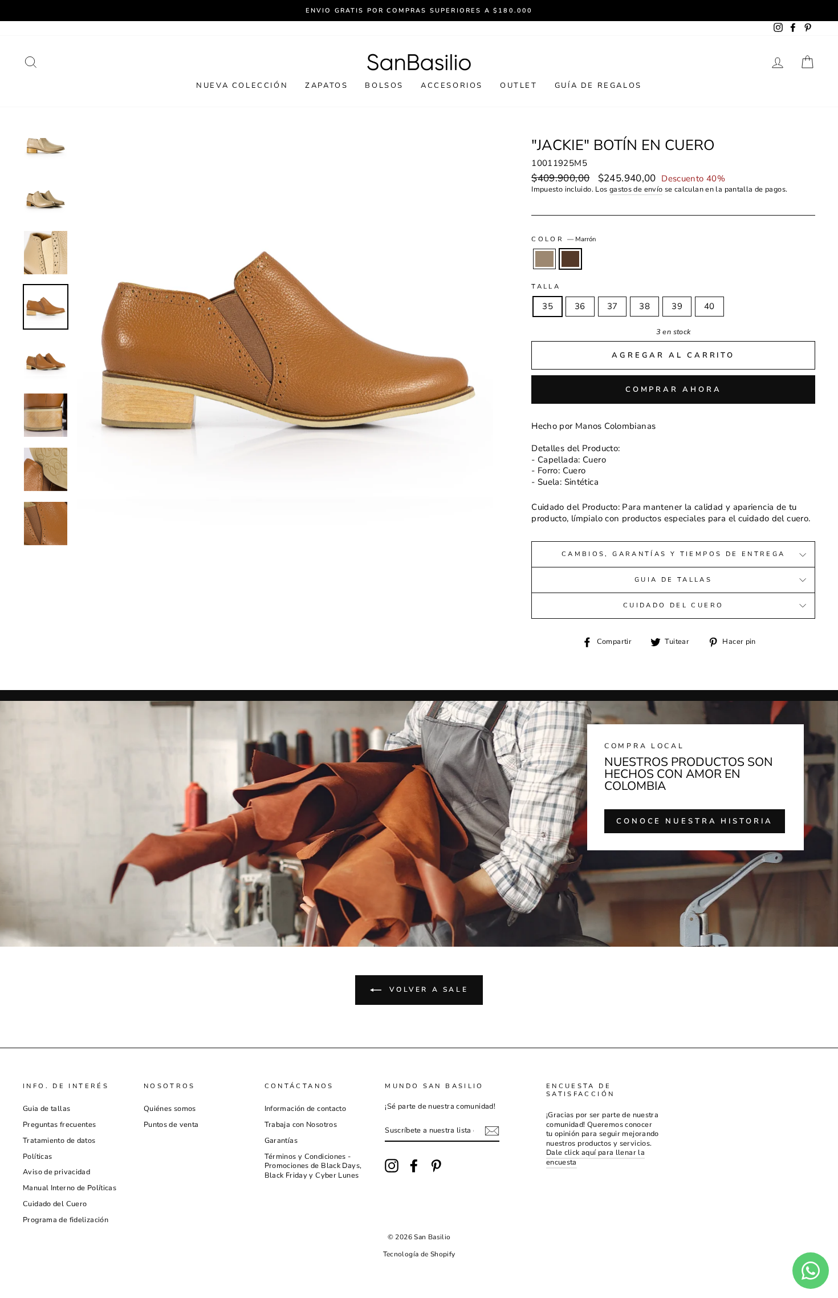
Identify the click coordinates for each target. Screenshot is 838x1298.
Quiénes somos (170, 1109)
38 (644, 306)
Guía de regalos (598, 85)
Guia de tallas (673, 579)
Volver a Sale (427, 989)
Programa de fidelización (65, 1220)
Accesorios (452, 85)
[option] (419, 10)
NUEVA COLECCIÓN (242, 85)
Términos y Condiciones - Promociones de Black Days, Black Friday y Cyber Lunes (313, 1166)
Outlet (519, 85)
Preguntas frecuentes (59, 1124)
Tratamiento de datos (59, 1140)
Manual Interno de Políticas (69, 1188)
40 (709, 306)
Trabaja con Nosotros (301, 1124)
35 (547, 306)
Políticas (37, 1156)
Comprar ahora (673, 389)
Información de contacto (306, 1109)
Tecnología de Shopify (419, 1254)
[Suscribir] (492, 1131)
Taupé (544, 259)
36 (580, 306)
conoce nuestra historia (694, 821)
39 (677, 306)
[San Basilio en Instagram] (391, 1166)
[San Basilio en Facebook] (414, 1166)
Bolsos (384, 85)
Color (563, 240)
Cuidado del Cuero (673, 605)
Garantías (281, 1140)
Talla (545, 287)
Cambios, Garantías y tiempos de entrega (674, 554)
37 (612, 306)
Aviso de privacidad (56, 1172)
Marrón (570, 259)
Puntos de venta (171, 1124)
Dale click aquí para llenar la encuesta (595, 1157)
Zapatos (326, 85)
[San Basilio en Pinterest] (436, 1166)
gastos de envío (636, 189)
